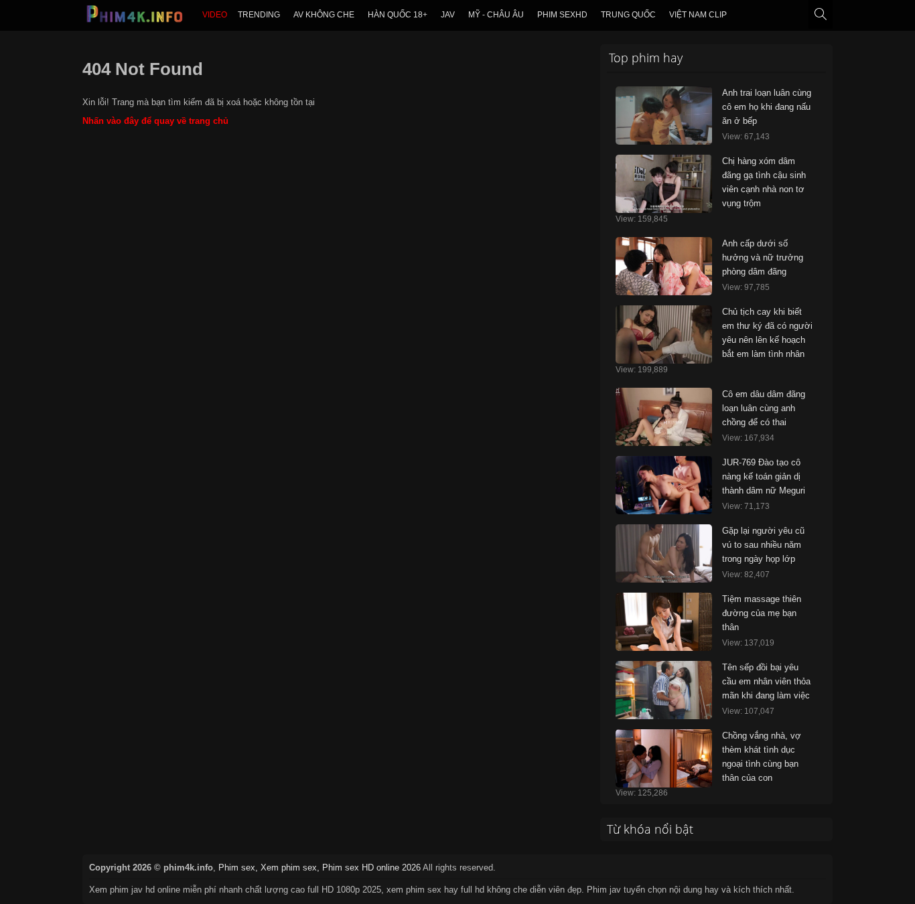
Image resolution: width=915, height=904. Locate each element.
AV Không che (323, 14)
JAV (448, 14)
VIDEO (214, 14)
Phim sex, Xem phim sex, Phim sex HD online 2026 (319, 867)
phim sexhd (562, 14)
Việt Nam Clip (698, 14)
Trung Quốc (628, 14)
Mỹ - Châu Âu (496, 14)
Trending (259, 14)
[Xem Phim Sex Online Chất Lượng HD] (135, 17)
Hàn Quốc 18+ (397, 14)
